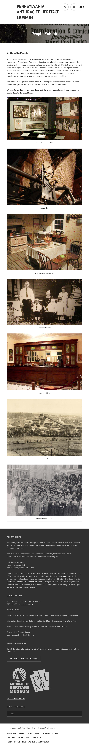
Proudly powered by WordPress (19, 728)
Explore (22, 733)
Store (55, 733)
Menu (81, 7)
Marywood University (66, 576)
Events (38, 733)
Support (47, 733)
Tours (30, 733)
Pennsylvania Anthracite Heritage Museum (38, 11)
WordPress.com (50, 728)
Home (9, 733)
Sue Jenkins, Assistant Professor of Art (22, 582)
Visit (15, 733)
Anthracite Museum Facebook (24, 659)
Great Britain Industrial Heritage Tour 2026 (28, 742)
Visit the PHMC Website (16, 698)
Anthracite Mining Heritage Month (24, 737)
